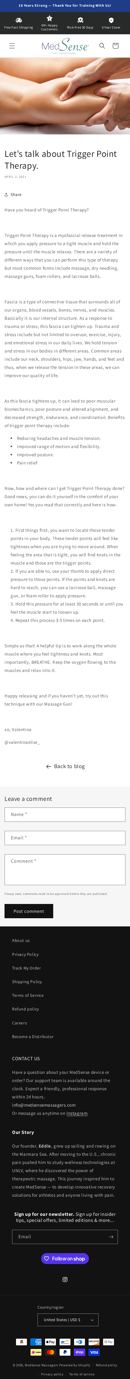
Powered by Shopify (74, 1365)
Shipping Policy (27, 981)
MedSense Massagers (41, 1365)
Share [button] (16, 194)
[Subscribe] (111, 1237)
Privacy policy (52, 1374)
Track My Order (26, 968)
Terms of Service (28, 995)
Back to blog (69, 766)
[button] (12, 45)
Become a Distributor (33, 1036)
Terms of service (82, 1374)
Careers (19, 1023)
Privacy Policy (25, 954)
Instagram (77, 1113)
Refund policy (25, 1009)
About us (21, 940)
